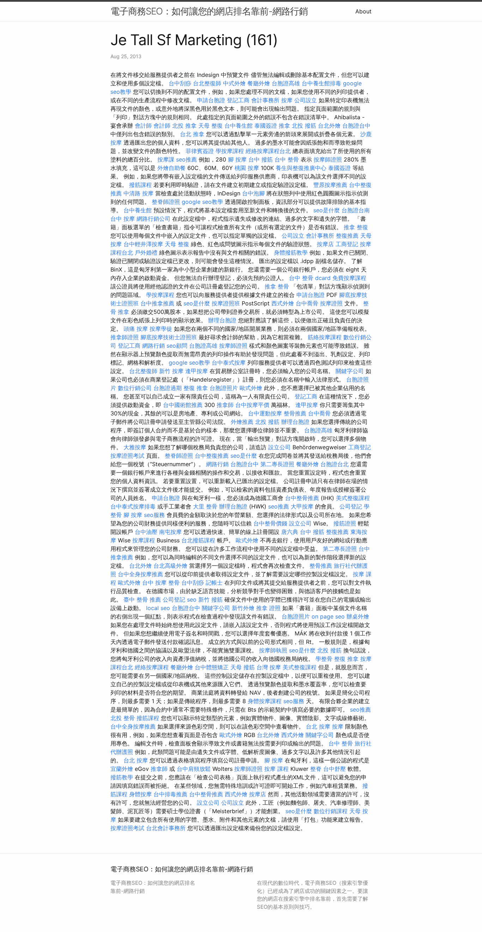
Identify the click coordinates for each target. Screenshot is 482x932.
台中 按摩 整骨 (161, 582)
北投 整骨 (122, 717)
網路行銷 (153, 345)
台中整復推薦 (212, 455)
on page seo (328, 616)
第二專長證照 (277, 464)
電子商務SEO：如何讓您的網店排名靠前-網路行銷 (209, 11)
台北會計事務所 (166, 828)
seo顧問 (177, 345)
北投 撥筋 (304, 125)
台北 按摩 (318, 726)
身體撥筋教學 (291, 252)
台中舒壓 (334, 768)
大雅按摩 (134, 447)
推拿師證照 (124, 337)
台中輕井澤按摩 (143, 244)
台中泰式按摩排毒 (133, 506)
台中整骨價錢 (270, 523)
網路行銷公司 (153, 218)
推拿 (284, 125)
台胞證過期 (167, 387)
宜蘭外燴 (121, 768)
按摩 (287, 100)
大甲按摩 (302, 506)
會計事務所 (265, 100)
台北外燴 (329, 125)
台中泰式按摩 (229, 362)
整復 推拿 (195, 387)
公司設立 (305, 100)
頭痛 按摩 (135, 328)
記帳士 (214, 582)
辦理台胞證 (222, 320)
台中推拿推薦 (157, 303)
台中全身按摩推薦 (140, 574)
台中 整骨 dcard (310, 277)
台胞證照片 (224, 387)
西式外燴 (282, 303)
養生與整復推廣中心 (301, 167)
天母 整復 (210, 125)
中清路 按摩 (138, 193)
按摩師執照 (273, 650)
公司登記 (350, 506)
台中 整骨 (287, 159)
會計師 (143, 125)
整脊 (315, 768)
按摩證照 (331, 303)
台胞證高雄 (286, 83)
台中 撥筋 (260, 159)
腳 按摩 (237, 159)
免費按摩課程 (349, 277)
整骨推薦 (295, 413)
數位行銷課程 (331, 811)
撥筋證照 (344, 523)
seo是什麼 (326, 210)
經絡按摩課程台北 (268, 150)
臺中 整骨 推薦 (142, 599)
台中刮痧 (180, 83)
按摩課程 (143, 540)
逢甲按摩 (196, 370)
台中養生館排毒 (321, 83)
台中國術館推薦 (183, 404)
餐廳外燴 (258, 83)
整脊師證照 (166, 201)
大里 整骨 (205, 506)
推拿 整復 (356, 227)
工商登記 (347, 244)
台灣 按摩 (269, 667)
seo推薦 (186, 159)
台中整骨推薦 (302, 497)
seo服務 (154, 514)
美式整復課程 (353, 497)
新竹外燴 (243, 607)
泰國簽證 (265, 125)
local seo (158, 607)
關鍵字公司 (350, 370)
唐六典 (289, 531)
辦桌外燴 (358, 616)
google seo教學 (202, 201)
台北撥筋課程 (198, 540)
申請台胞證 (211, 100)
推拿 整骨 (277, 286)
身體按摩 (140, 794)
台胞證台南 (356, 210)
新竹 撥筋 (210, 599)
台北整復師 (207, 83)
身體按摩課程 (265, 701)
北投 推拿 (184, 125)
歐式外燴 (251, 387)
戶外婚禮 (146, 252)
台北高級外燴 (170, 565)
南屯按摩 (170, 531)
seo (192, 599)
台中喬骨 (307, 303)
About (363, 11)
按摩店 (325, 244)
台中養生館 (238, 125)
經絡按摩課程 (152, 667)
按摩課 (165, 159)
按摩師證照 (328, 159)
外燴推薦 (242, 421)
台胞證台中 (356, 125)
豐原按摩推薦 (330, 184)
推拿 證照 (268, 607)
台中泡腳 (253, 193)
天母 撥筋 (242, 667)
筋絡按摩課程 (325, 337)
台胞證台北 (334, 464)
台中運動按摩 (265, 413)
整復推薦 (347, 235)
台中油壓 (146, 531)
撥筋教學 (121, 777)
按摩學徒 (161, 328)
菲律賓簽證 (200, 150)
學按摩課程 (230, 150)
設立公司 (279, 447)
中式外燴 (234, 83)
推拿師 (225, 404)
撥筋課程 (140, 184)
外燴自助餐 (171, 167)
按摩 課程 (276, 768)
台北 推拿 (192, 134)
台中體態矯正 (212, 667)
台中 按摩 (122, 218)
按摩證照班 (226, 303)
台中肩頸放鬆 (194, 768)
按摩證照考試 (127, 455)
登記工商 (238, 100)
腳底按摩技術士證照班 (168, 337)
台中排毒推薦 (170, 794)
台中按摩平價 (252, 404)
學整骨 (323, 658)
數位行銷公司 (135, 387)
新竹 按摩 (171, 370)
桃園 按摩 (247, 167)
